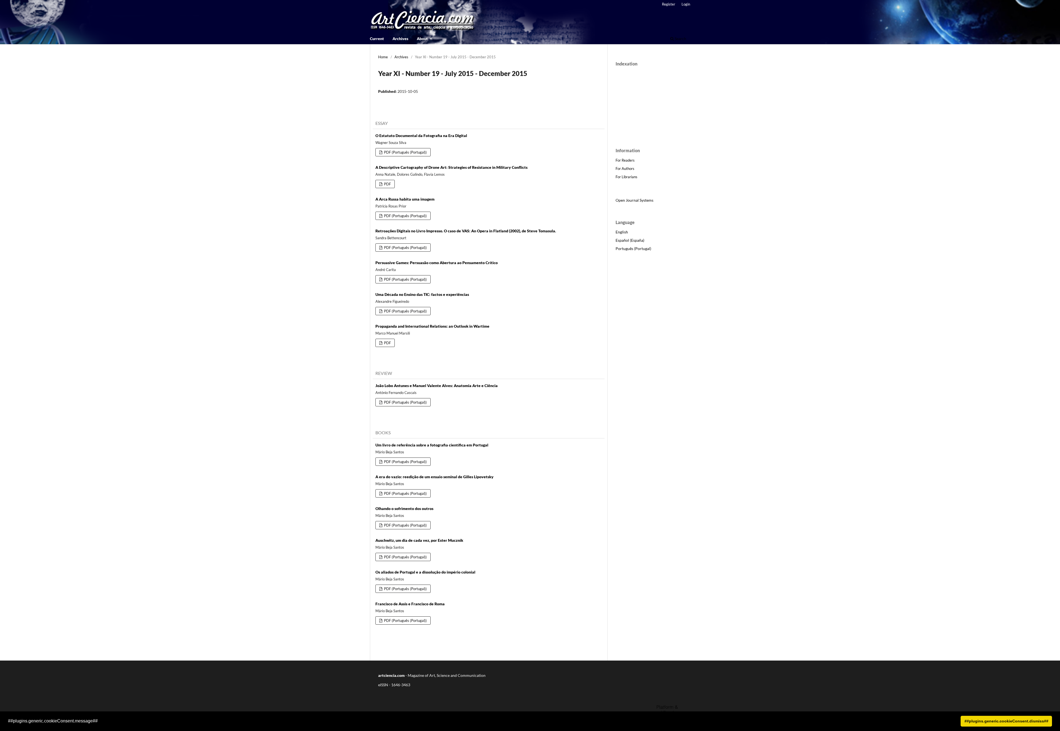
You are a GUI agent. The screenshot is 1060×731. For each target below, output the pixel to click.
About (423, 38)
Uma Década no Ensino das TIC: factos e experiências (422, 294)
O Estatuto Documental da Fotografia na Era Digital (421, 135)
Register (668, 4)
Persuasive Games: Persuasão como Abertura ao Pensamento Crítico (436, 262)
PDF (387, 184)
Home (383, 57)
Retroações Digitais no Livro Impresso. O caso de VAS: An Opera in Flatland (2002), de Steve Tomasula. (465, 230)
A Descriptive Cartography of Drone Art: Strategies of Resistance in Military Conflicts (451, 167)
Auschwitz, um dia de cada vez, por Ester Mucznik (419, 540)
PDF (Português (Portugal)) (405, 152)
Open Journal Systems (634, 200)
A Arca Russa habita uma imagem (404, 199)
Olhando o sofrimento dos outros (404, 508)
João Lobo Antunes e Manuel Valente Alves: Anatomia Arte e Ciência (436, 385)
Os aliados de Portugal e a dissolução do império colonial (425, 572)
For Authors (625, 168)
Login (686, 4)
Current (377, 38)
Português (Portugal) (633, 248)
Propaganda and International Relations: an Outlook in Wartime (432, 326)
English (622, 232)
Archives (400, 38)
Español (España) (630, 240)
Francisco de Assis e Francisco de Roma (410, 603)
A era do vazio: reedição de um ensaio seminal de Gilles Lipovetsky (434, 476)
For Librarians (626, 177)
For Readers (625, 160)
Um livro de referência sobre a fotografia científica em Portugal (431, 445)
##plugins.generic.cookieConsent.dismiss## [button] (1006, 721)
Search (680, 38)
